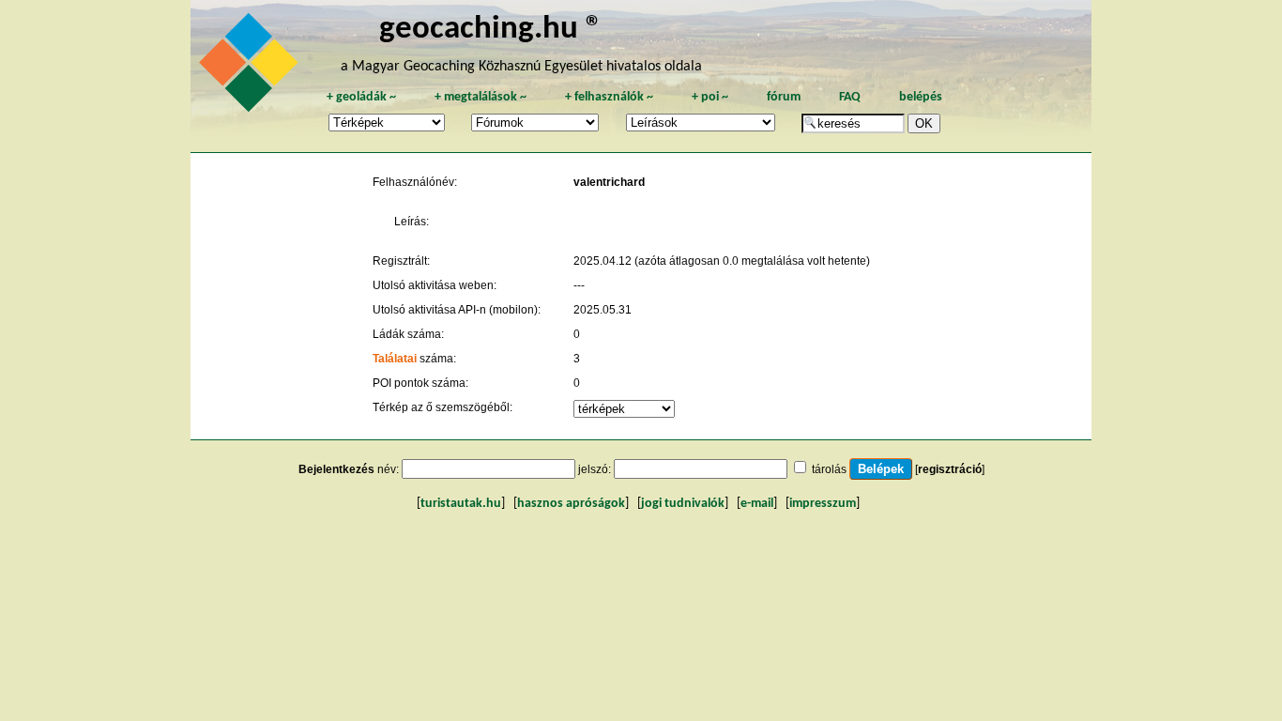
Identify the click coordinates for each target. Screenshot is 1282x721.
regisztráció (950, 469)
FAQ (850, 97)
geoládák (361, 97)
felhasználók (609, 97)
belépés (920, 97)
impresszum (822, 504)
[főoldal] (251, 67)
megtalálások (480, 97)
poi (710, 97)
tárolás (829, 469)
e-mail (756, 504)
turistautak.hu (460, 504)
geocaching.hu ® (491, 29)
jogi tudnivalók (683, 504)
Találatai (395, 358)
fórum (784, 97)
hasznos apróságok (571, 504)
